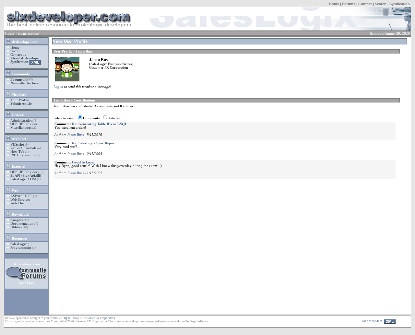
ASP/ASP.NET (21, 196)
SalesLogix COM (23, 179)
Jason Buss (75, 135)
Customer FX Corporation (99, 318)
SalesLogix (18, 244)
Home (334, 4)
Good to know (83, 162)
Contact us (18, 54)
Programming (20, 247)
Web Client (18, 203)
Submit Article (21, 103)
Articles (114, 118)
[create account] (29, 33)
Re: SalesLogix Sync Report (94, 143)
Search (380, 4)
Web (14, 190)
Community (20, 74)
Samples (16, 220)
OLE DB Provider (23, 124)
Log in (58, 87)
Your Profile (19, 100)
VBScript (17, 144)
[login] (10, 33)
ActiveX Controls (23, 148)
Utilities (16, 227)
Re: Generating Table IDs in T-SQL (99, 124)
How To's (17, 151)
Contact (365, 4)
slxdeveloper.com (24, 42)
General (17, 115)
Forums (348, 4)
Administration (21, 120)
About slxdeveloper (25, 58)
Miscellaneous (20, 127)
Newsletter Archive (24, 83)
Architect (18, 139)
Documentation (21, 223)
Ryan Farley (71, 318)
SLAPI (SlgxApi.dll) (25, 175)
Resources (19, 238)
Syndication (399, 4)
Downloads (20, 214)
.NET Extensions (23, 155)
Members (18, 94)
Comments (91, 118)
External (18, 166)
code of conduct (372, 321)
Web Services (20, 199)
